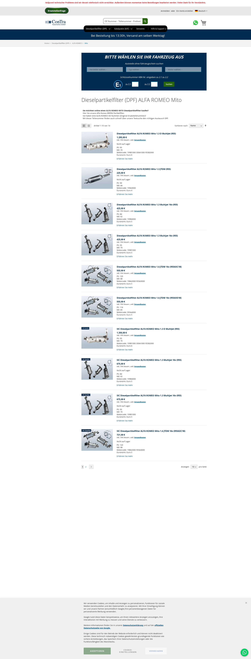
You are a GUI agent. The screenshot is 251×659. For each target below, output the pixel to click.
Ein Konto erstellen (184, 11)
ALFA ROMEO (77, 43)
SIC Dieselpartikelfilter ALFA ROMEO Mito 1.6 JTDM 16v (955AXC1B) (151, 431)
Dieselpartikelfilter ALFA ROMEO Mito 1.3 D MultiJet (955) (146, 133)
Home (46, 43)
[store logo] (55, 22)
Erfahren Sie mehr (125, 158)
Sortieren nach (181, 125)
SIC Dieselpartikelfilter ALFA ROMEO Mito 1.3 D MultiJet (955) (148, 328)
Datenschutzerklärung (133, 625)
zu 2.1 (128, 84)
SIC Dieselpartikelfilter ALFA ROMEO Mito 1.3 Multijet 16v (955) (149, 360)
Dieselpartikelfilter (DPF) (61, 43)
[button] (201, 11)
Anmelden (165, 11)
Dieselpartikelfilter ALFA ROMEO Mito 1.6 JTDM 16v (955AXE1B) (149, 297)
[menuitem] (97, 28)
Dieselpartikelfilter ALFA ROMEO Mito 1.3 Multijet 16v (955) (147, 204)
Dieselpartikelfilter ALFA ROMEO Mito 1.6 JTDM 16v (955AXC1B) (149, 266)
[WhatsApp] (244, 652)
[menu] (125, 28)
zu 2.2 (147, 84)
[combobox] (125, 21)
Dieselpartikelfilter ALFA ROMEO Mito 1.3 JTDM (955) (144, 169)
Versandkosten (140, 140)
